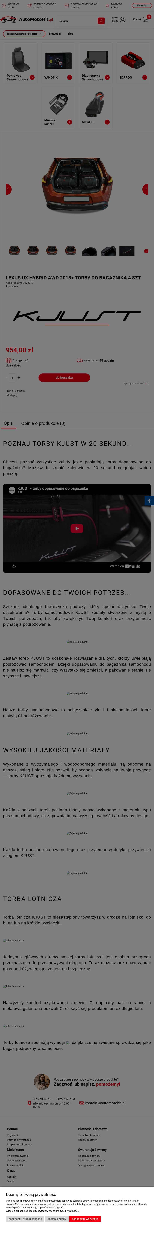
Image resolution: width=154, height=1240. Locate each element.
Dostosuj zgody (57, 1218)
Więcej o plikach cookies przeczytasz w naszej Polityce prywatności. (42, 1210)
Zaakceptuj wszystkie (85, 1218)
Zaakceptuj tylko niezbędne (25, 1218)
